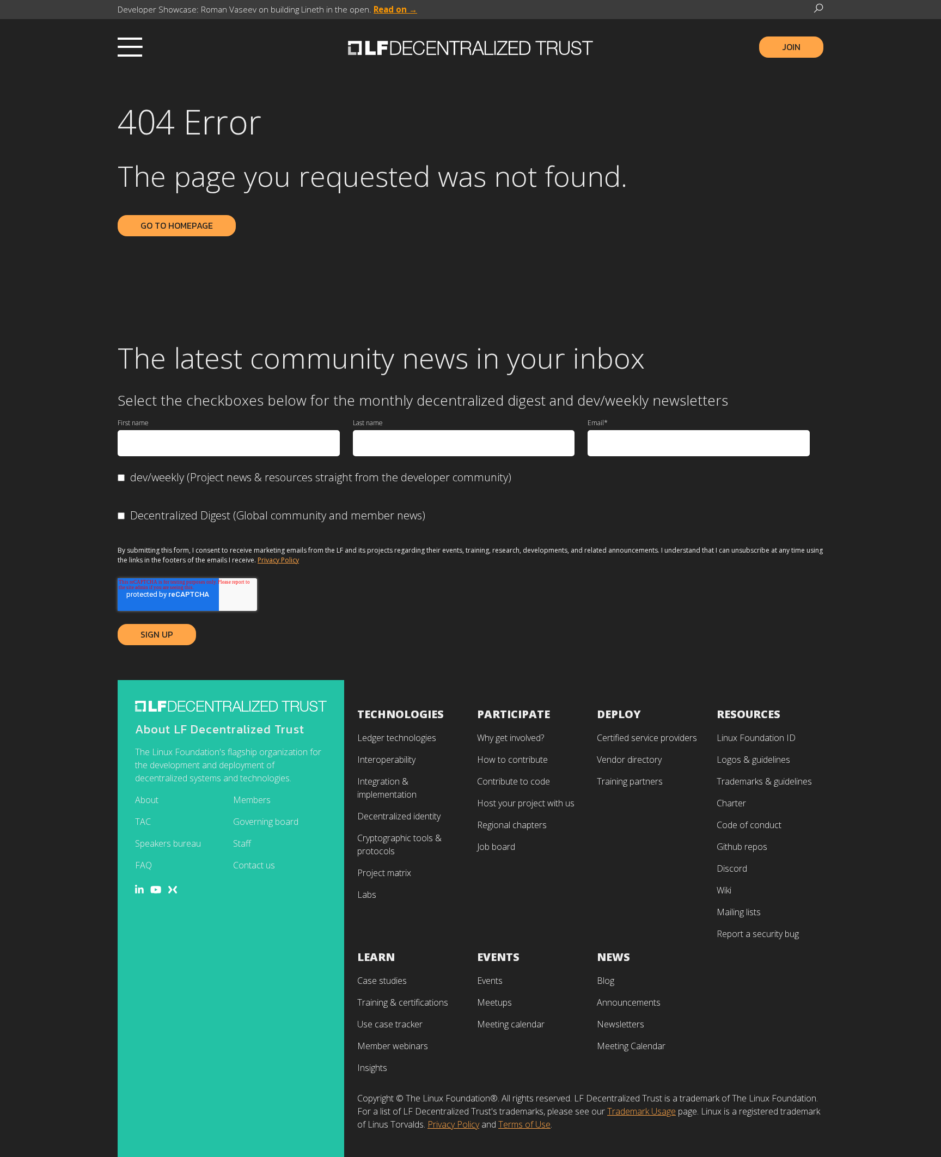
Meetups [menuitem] (494, 1002)
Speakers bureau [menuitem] (168, 843)
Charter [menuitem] (731, 803)
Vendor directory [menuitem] (629, 760)
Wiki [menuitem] (724, 890)
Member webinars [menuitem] (392, 1046)
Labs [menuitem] (366, 895)
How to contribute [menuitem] (512, 760)
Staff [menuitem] (242, 843)
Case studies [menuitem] (382, 981)
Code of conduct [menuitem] (749, 825)
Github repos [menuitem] (742, 847)
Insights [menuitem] (372, 1068)
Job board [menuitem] (496, 847)
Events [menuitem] (490, 981)
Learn (376, 957)
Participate (513, 714)
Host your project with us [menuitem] (526, 803)
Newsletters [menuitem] (620, 1024)
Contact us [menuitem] (254, 865)
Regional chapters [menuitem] (512, 825)
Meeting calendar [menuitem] (511, 1024)
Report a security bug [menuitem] (758, 934)
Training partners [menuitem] (630, 781)
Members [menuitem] (252, 800)
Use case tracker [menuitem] (390, 1024)
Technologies (400, 714)
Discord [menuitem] (732, 868)
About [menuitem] (146, 800)
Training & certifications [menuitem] (402, 1002)
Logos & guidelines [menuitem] (753, 760)
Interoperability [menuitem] (386, 760)
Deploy (619, 714)
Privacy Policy (278, 560)
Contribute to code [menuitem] (513, 781)
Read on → (395, 9)
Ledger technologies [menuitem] (396, 738)
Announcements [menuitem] (629, 1002)
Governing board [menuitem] (265, 822)
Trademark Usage (641, 1111)
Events (498, 957)
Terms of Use (524, 1124)
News (613, 957)
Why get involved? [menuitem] (510, 738)
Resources (748, 714)
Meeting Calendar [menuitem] (631, 1046)
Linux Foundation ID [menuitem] (756, 738)
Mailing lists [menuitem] (739, 912)
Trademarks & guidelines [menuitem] (764, 781)
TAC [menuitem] (143, 822)
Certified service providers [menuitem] (647, 738)
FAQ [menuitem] (143, 865)
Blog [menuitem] (605, 981)
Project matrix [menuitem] (384, 873)
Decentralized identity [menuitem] (399, 816)
